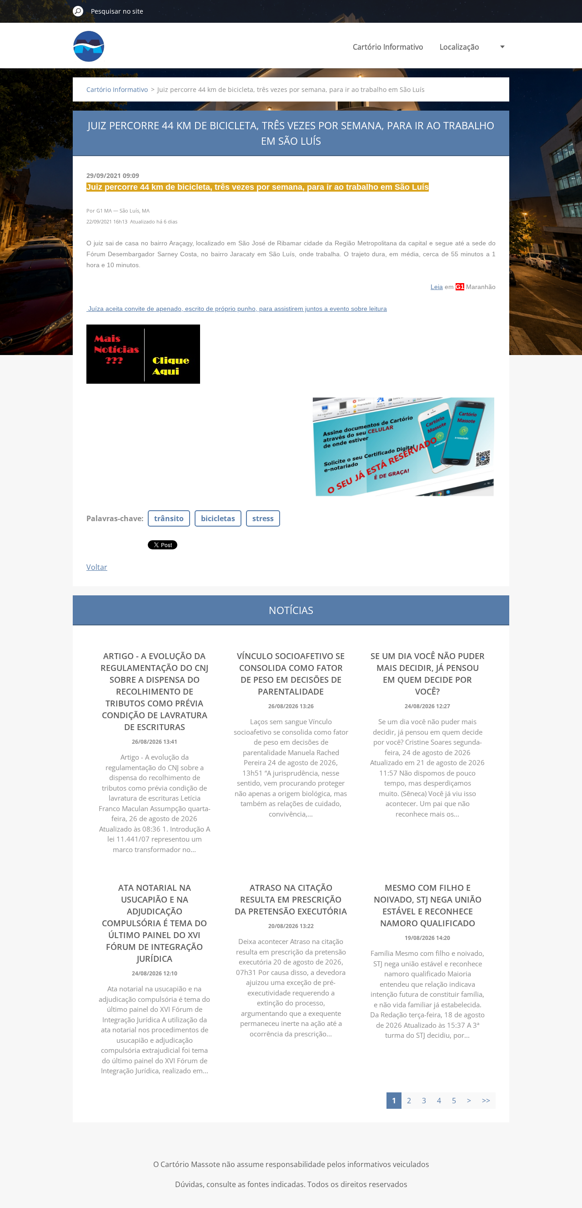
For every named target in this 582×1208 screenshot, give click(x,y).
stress (263, 518)
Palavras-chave (113, 518)
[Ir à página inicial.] (89, 52)
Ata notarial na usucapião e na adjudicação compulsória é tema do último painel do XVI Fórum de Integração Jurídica (154, 923)
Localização (459, 47)
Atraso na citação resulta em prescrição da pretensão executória (291, 899)
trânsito (169, 518)
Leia (437, 286)
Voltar (96, 567)
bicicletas (218, 518)
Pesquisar (78, 11)
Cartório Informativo (388, 47)
